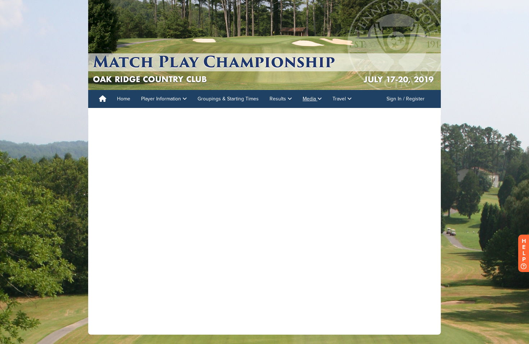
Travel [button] (340, 99)
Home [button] (123, 99)
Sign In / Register (405, 99)
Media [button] (310, 99)
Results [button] (279, 99)
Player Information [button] (161, 99)
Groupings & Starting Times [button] (228, 99)
